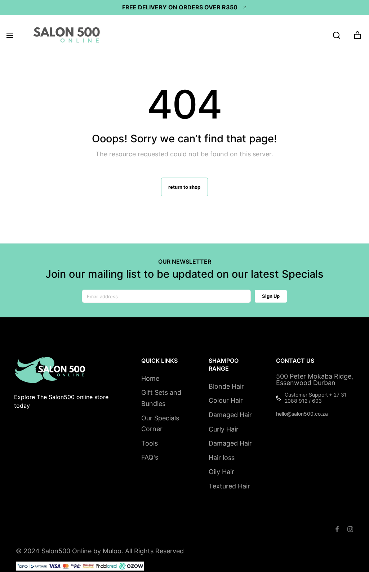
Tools (149, 443)
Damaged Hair (230, 415)
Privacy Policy (155, 530)
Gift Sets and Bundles (161, 398)
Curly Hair (224, 429)
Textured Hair (229, 486)
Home (150, 378)
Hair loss (222, 457)
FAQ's (149, 457)
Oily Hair (221, 471)
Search (25, 530)
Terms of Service (62, 530)
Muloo (112, 551)
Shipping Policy (111, 530)
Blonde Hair (226, 386)
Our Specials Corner (160, 423)
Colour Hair (226, 400)
